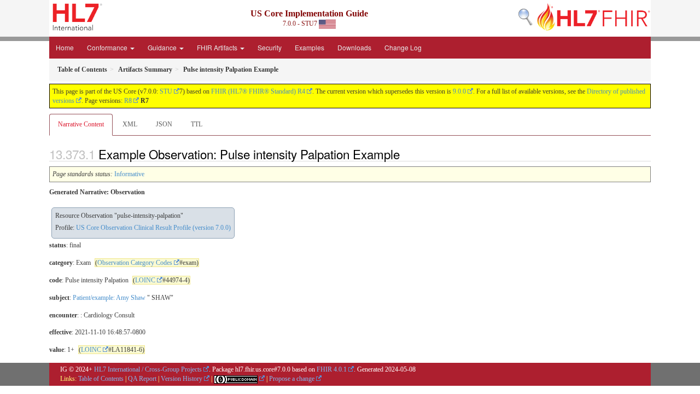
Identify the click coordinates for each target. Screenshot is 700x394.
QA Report (142, 379)
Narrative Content (81, 124)
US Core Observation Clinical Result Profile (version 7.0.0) (153, 227)
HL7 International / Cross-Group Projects (148, 369)
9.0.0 (459, 91)
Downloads (354, 47)
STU (166, 91)
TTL (196, 124)
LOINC (145, 280)
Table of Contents (101, 379)
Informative (129, 174)
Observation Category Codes (134, 262)
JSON (164, 124)
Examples (309, 47)
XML (129, 124)
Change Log (403, 47)
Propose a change (291, 379)
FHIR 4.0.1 (332, 369)
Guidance (163, 47)
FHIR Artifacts (218, 47)
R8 (128, 101)
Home (65, 47)
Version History (181, 379)
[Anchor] (406, 154)
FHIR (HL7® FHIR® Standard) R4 (258, 91)
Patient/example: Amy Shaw (109, 298)
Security (270, 47)
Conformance (108, 47)
